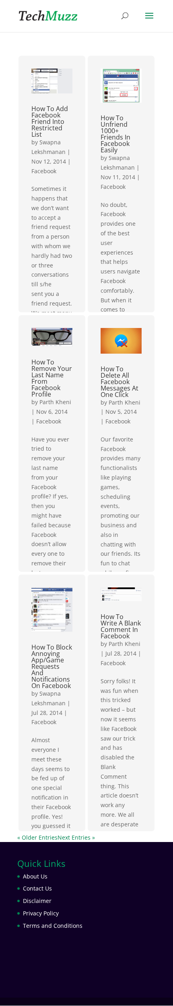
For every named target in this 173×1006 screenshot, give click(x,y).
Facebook (43, 171)
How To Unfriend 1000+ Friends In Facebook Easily (115, 133)
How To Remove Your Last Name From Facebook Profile (51, 378)
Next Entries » (76, 837)
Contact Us (37, 888)
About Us (35, 876)
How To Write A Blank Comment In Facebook (121, 626)
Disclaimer (37, 901)
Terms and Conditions (52, 925)
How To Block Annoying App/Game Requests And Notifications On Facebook (51, 666)
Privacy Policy (41, 913)
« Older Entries (37, 837)
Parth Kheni (55, 402)
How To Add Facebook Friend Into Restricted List (49, 121)
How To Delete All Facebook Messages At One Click (119, 381)
